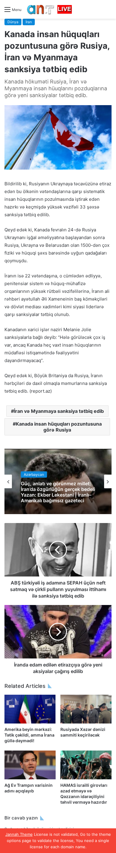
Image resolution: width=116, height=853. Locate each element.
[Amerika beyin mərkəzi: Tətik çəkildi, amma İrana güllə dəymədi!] (30, 709)
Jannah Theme (19, 834)
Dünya (12, 22)
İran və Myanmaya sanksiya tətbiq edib (59, 411)
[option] (58, 481)
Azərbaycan (34, 474)
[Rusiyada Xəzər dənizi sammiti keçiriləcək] (86, 709)
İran (29, 22)
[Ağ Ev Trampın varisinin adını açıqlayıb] (30, 765)
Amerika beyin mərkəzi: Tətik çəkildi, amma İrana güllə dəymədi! (29, 735)
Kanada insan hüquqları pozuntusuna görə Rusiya (59, 427)
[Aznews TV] (49, 9)
